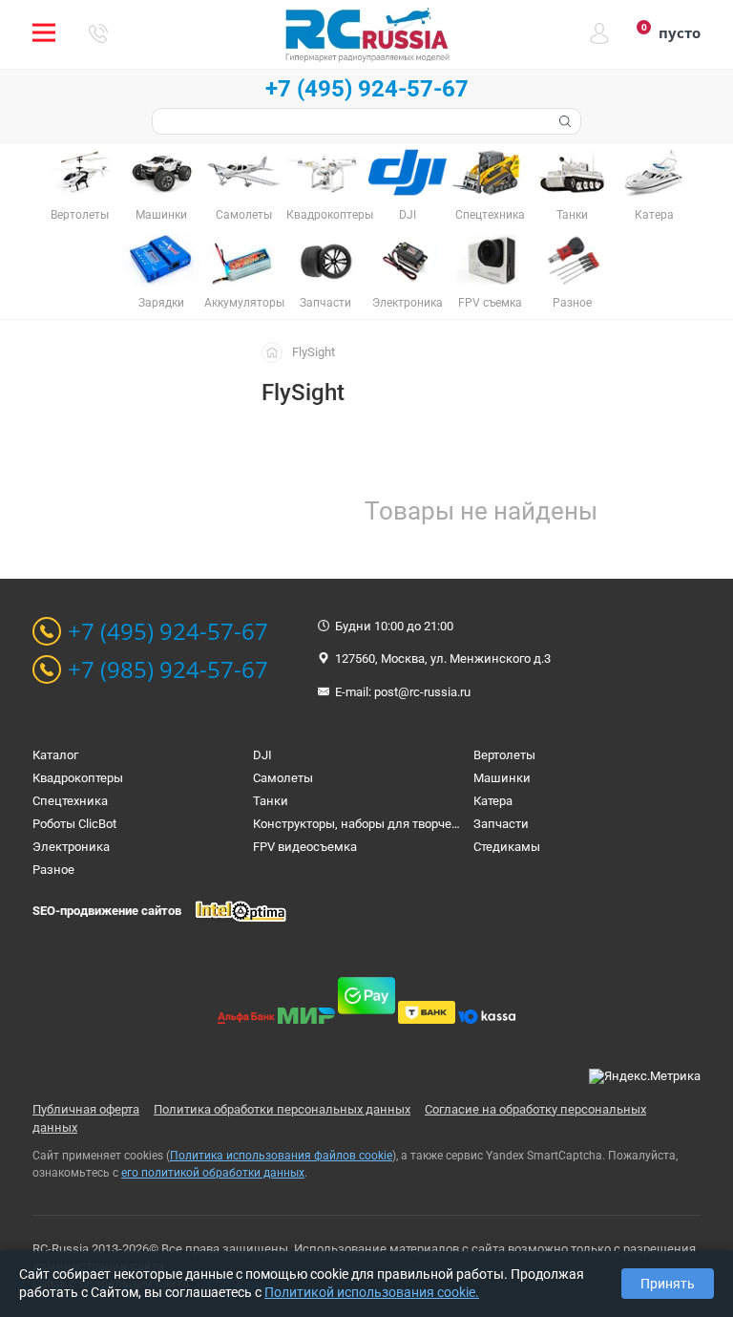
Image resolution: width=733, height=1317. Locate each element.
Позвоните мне (98, 33)
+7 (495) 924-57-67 (367, 88)
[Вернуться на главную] (277, 351)
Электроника (71, 846)
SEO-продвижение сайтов (106, 910)
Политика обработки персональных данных (282, 1109)
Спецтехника (70, 801)
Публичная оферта (85, 1109)
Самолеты (283, 778)
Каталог (55, 755)
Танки (270, 801)
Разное (53, 869)
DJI (262, 755)
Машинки (502, 778)
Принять (667, 1283)
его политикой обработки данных (212, 1172)
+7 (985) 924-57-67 (168, 669)
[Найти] (563, 121)
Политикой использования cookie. (371, 1292)
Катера (493, 801)
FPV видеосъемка (305, 846)
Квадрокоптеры (77, 778)
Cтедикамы (506, 846)
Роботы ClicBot (74, 824)
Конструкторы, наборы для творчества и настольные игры (423, 824)
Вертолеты (504, 755)
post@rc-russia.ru (422, 692)
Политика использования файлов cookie (281, 1155)
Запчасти (501, 824)
